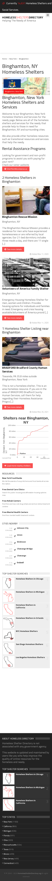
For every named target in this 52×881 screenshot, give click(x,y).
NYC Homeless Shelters (27, 631)
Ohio (6, 840)
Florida (7, 835)
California (8, 826)
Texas (6, 849)
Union (19, 535)
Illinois (6, 853)
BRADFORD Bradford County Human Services (24, 369)
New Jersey (9, 858)
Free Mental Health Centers (15, 512)
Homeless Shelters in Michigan (30, 592)
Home (4, 58)
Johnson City (22, 528)
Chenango (21, 555)
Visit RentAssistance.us (16, 168)
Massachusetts (10, 844)
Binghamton (24, 58)
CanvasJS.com (45, 458)
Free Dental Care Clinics (13, 489)
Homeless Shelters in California (26, 606)
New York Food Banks (12, 478)
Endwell (20, 562)
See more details (14, 249)
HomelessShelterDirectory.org (29, 873)
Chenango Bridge (24, 548)
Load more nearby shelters (18, 465)
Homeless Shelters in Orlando (29, 618)
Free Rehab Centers (11, 500)
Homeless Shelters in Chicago (29, 578)
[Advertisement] (26, 39)
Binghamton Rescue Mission (19, 216)
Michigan (7, 830)
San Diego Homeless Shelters (29, 644)
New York (13, 58)
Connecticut (9, 863)
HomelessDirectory (22, 17)
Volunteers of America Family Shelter (25, 288)
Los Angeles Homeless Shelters (30, 657)
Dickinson (21, 541)
